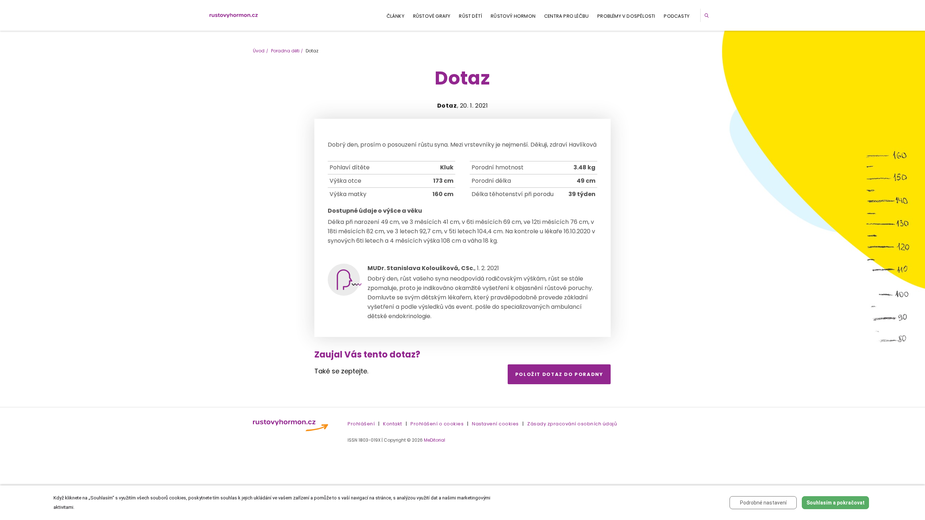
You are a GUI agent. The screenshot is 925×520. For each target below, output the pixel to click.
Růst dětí (470, 16)
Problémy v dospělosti (626, 16)
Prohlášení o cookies (437, 423)
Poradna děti (285, 51)
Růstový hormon (513, 16)
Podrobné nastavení (763, 503)
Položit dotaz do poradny (559, 374)
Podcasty (676, 16)
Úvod (258, 51)
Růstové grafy (432, 16)
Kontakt (392, 423)
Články (395, 16)
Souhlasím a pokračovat (835, 503)
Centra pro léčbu (566, 16)
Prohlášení (361, 423)
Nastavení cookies (495, 423)
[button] (707, 15)
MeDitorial (434, 440)
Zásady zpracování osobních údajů (572, 423)
